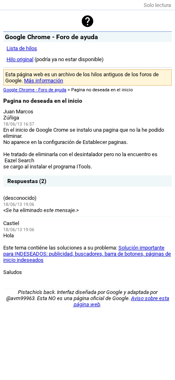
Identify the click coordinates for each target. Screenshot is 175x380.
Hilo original (20, 59)
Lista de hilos (22, 48)
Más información (43, 80)
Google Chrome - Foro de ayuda (34, 90)
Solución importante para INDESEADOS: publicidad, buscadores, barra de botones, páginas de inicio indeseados (87, 254)
